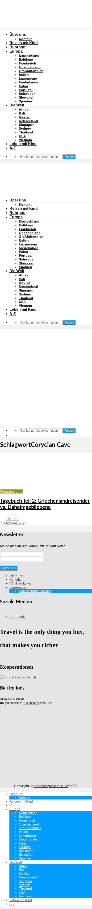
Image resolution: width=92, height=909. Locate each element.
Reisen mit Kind (23, 208)
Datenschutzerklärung (35, 591)
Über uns (17, 200)
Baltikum (26, 59)
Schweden (27, 94)
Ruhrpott (17, 213)
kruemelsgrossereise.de (51, 786)
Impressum (17, 587)
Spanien (25, 101)
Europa (16, 217)
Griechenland (30, 67)
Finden (69, 157)
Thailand (26, 132)
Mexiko (24, 117)
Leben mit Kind (23, 144)
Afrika (23, 109)
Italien (24, 75)
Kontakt (25, 204)
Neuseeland (28, 121)
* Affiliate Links (20, 583)
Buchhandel (31, 703)
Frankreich (27, 63)
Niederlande (28, 82)
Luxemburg (28, 78)
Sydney (25, 128)
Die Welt (16, 105)
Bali (22, 113)
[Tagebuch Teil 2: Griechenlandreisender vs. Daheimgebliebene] (43, 487)
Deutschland (29, 56)
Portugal (26, 90)
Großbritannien (31, 71)
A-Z (12, 148)
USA (22, 136)
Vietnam (25, 140)
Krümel (12, 519)
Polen (23, 86)
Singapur (26, 125)
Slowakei (26, 97)
